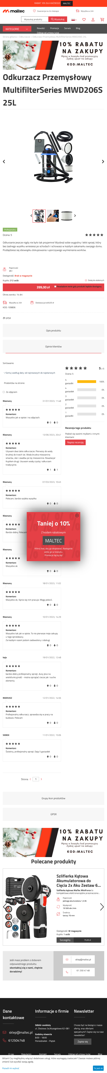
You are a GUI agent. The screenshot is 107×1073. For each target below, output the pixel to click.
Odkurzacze (24, 36)
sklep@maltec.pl (83, 959)
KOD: (5, 307)
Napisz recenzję (75, 442)
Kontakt (43, 1054)
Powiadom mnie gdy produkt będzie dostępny (79, 286)
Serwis (67, 28)
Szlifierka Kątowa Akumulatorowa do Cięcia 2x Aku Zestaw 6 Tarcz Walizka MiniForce (78, 881)
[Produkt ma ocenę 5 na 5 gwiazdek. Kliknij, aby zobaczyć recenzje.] (94, 235)
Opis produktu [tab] (53, 330)
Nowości (41, 28)
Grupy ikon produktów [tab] (53, 798)
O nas (11, 1054)
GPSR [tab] (54, 814)
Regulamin (26, 1054)
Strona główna (10, 36)
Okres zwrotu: (9, 294)
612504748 (16, 1040)
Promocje (54, 28)
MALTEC (67, 3)
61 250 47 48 (83, 970)
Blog (78, 28)
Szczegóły (65, 940)
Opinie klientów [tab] (53, 346)
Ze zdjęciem (11, 392)
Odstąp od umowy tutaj (48, 32)
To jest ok (98, 1068)
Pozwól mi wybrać (10, 1068)
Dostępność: (8, 275)
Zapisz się (83, 1041)
